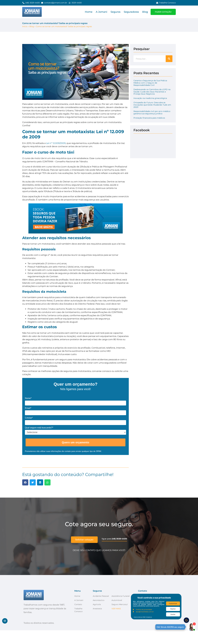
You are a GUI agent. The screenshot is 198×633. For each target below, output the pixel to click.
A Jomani (101, 11)
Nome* (28, 398)
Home (88, 11)
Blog (145, 11)
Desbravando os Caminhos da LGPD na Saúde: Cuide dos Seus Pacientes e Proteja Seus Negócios (151, 91)
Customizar (173, 603)
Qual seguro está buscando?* (39, 427)
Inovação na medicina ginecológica (150, 98)
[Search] (169, 58)
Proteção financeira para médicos (149, 118)
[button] (25, 482)
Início (24, 26)
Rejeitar (173, 609)
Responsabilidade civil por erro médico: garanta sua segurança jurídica (152, 112)
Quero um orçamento (75, 442)
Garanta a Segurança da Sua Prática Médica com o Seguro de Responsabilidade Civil (150, 82)
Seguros (115, 11)
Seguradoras (131, 11)
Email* (28, 408)
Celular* (29, 418)
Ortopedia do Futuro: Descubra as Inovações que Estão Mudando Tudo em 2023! (152, 104)
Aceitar (173, 614)
